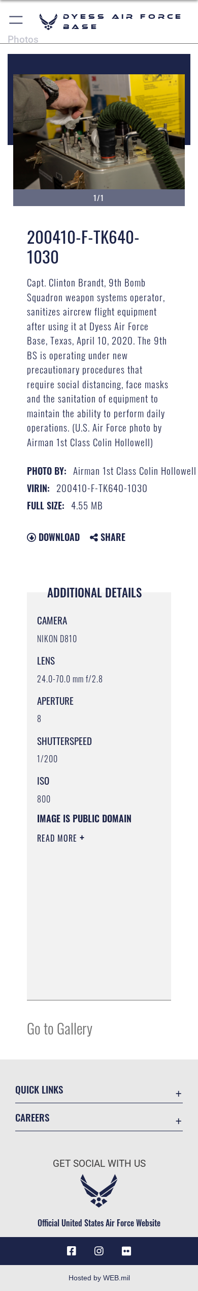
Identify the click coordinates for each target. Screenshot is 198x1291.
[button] (16, 21)
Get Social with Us (99, 1163)
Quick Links (39, 1089)
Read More (58, 838)
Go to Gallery (59, 1028)
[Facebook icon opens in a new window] (71, 1251)
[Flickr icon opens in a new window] (126, 1251)
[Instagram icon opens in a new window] (99, 1251)
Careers (32, 1117)
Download (58, 536)
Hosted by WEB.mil (99, 1278)
